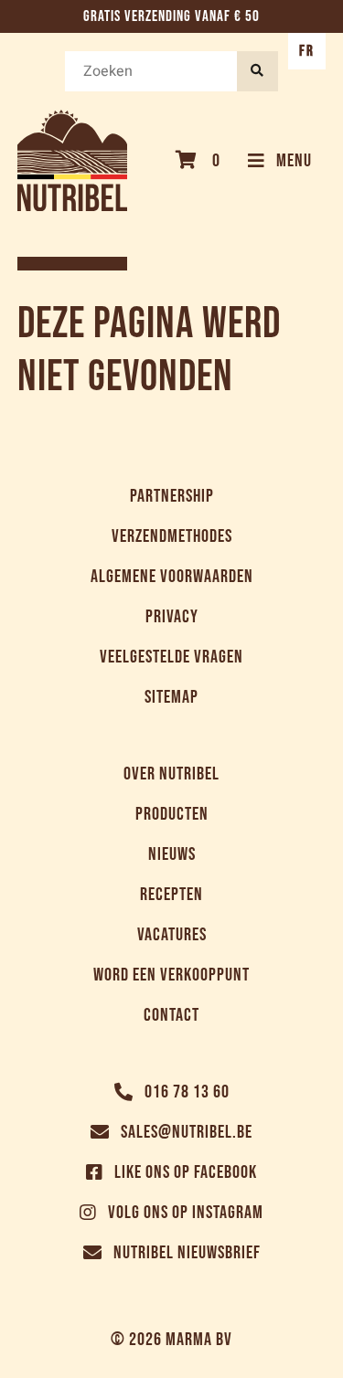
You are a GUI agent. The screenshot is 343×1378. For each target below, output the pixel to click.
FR (307, 51)
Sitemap (171, 697)
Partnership (172, 496)
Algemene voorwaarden (172, 577)
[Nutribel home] (72, 160)
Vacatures (172, 935)
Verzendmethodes (172, 536)
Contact (171, 1015)
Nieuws (172, 854)
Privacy (171, 617)
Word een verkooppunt (171, 975)
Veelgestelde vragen (171, 657)
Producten (172, 814)
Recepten (171, 895)
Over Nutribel (171, 774)
